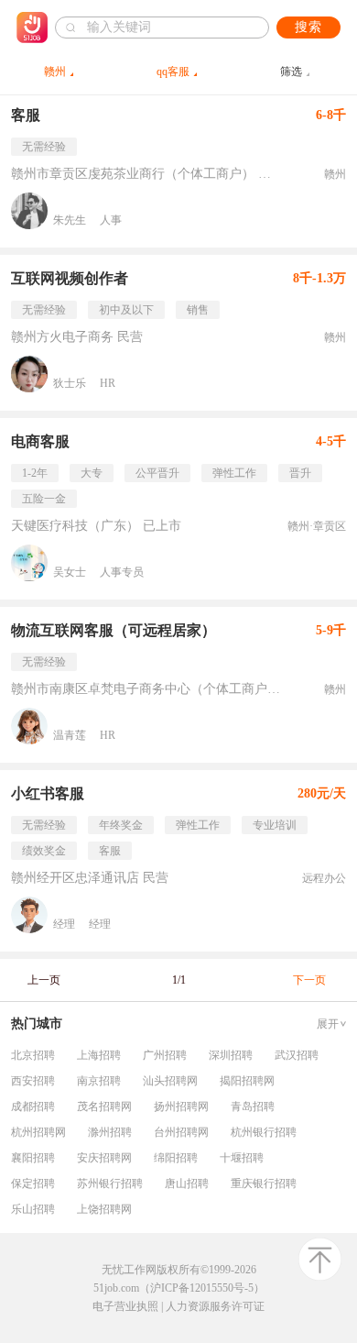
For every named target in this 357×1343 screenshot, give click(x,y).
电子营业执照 (125, 1306)
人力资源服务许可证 (215, 1306)
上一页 (43, 980)
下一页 (309, 980)
